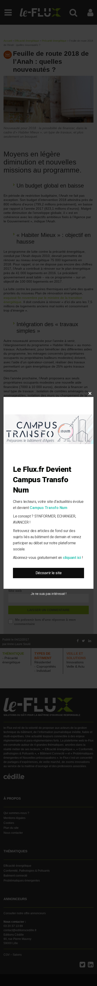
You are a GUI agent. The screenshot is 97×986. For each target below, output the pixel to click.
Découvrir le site (49, 573)
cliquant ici (72, 557)
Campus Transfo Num (48, 507)
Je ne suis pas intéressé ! (48, 594)
